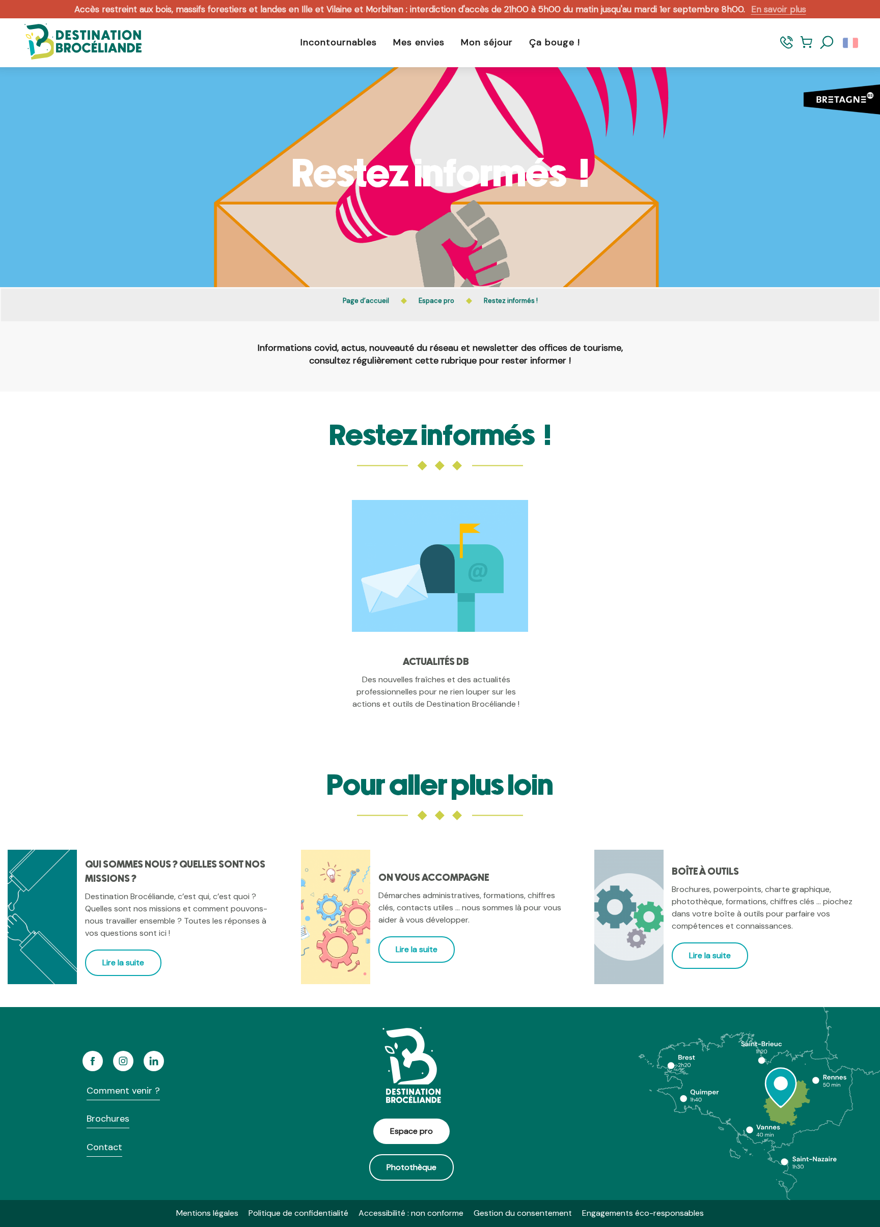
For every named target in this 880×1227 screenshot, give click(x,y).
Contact (104, 1147)
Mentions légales (207, 1213)
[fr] (851, 43)
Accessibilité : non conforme (411, 1213)
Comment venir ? (123, 1090)
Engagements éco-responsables (643, 1213)
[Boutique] (806, 47)
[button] (827, 42)
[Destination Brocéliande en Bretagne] (75, 42)
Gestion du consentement (523, 1213)
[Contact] (786, 47)
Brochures (108, 1118)
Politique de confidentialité (298, 1213)
